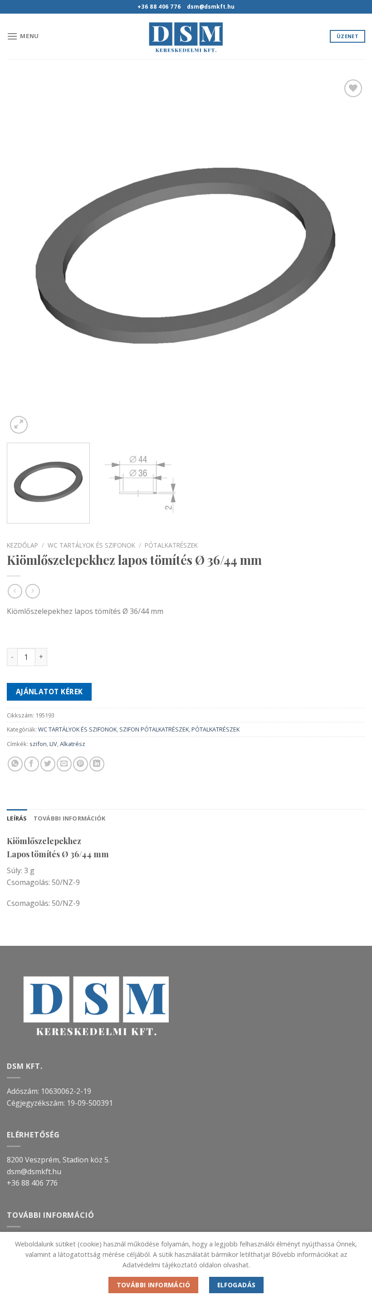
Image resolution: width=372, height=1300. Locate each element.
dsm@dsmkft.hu (34, 1171)
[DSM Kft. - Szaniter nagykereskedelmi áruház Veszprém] (186, 36)
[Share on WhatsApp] (15, 763)
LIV (53, 744)
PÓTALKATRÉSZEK (171, 545)
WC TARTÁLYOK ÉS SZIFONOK (91, 545)
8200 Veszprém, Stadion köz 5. (58, 1160)
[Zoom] (19, 425)
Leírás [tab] (17, 818)
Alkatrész (72, 744)
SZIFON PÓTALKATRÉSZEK (154, 729)
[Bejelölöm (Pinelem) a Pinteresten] (80, 763)
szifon (38, 744)
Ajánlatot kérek (49, 692)
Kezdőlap (22, 545)
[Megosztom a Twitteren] (47, 763)
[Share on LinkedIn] (96, 763)
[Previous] (25, 256)
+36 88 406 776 (32, 1183)
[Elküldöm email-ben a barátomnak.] (64, 763)
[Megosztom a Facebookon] (31, 763)
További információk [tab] (70, 818)
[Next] (346, 256)
